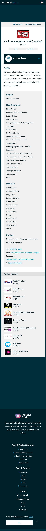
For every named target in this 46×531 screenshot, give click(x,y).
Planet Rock (23, 463)
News (24, 476)
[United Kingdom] (43, 2)
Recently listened (34, 24)
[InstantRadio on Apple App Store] (27, 496)
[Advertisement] (23, 13)
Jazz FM (23, 459)
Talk (23, 483)
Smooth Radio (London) (23, 453)
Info (31, 517)
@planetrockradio (15, 263)
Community (23, 486)
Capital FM (24, 449)
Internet (11, 2)
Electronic (24, 472)
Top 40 (23, 479)
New (23, 506)
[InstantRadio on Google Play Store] (24, 496)
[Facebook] (18, 496)
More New (23, 510)
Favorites (19, 24)
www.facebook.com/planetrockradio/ (20, 259)
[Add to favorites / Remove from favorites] (39, 59)
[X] (21, 496)
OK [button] (19, 523)
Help (23, 503)
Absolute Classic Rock (23, 456)
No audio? (30, 49)
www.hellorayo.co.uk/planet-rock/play (25, 253)
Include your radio (23, 499)
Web (15, 49)
